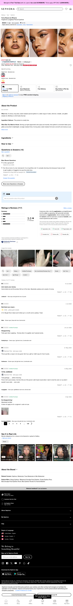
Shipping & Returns (7, 96)
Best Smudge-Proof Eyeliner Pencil (11, 481)
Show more (4, 129)
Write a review (68, 208)
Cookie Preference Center (23, 590)
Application (19, 24)
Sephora (14, 476)
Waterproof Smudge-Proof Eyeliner (29, 479)
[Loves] (66, 8)
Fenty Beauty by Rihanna (9, 18)
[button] (14, 590)
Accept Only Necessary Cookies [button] (19, 594)
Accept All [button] (54, 595)
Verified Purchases (26, 271)
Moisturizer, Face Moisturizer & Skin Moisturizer (31, 476)
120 (28, 423)
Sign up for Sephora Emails (9, 553)
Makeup (3, 15)
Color (24, 24)
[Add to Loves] (70, 65)
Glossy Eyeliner (14, 479)
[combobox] (40, 8)
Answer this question (9, 178)
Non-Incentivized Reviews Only (42, 271)
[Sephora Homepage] (8, 9)
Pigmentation (29, 24)
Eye (8, 15)
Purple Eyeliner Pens (46, 479)
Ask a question (15, 23)
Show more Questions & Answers (13, 184)
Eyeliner (13, 15)
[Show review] (9, 258)
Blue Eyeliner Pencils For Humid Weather (33, 481)
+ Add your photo (6, 438)
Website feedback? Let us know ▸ (36, 488)
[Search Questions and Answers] (3, 155)
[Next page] (31, 423)
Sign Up (27, 557)
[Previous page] (2, 423)
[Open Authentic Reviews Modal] (17, 242)
